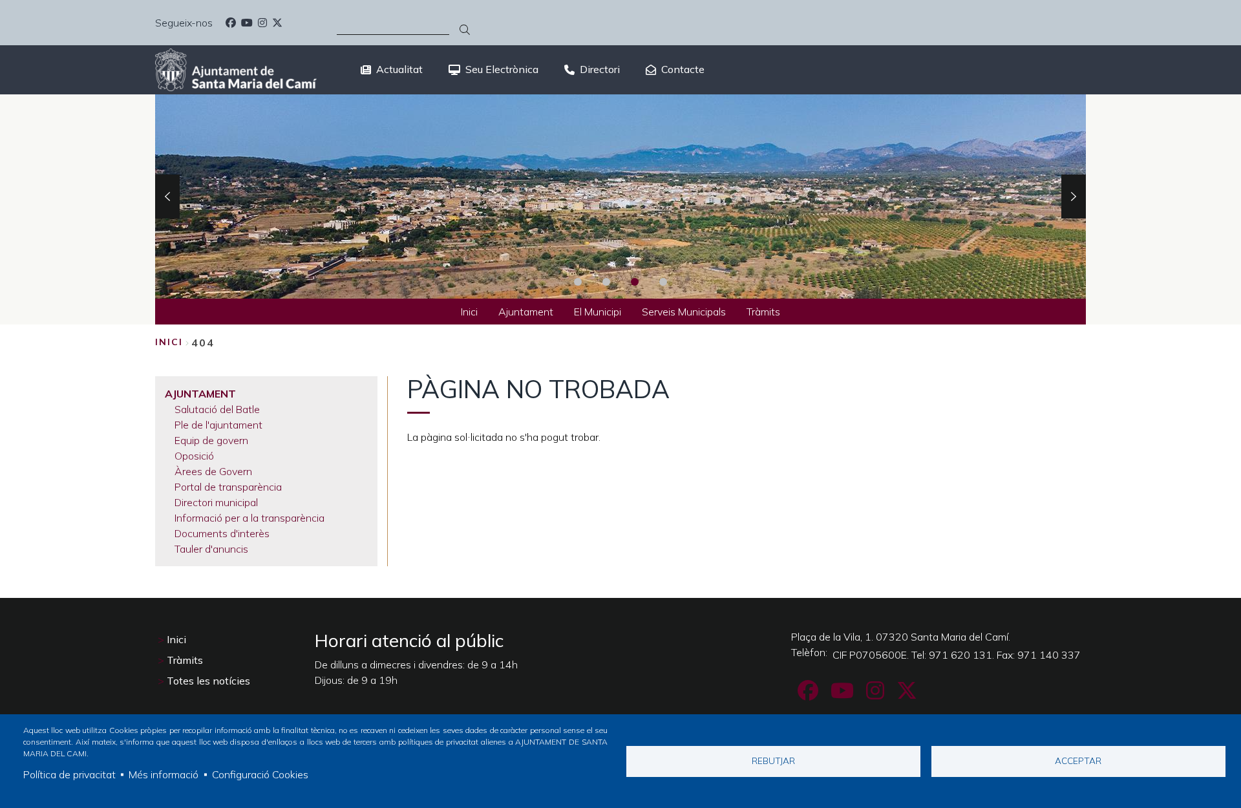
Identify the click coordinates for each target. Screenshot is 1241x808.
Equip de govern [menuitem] (211, 440)
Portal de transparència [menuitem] (228, 486)
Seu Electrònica (501, 69)
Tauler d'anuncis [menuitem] (211, 548)
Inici (169, 342)
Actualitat (399, 69)
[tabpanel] (620, 196)
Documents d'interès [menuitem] (222, 533)
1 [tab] (578, 282)
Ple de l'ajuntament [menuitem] (218, 424)
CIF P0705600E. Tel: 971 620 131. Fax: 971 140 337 (957, 654)
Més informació (163, 774)
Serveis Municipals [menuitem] (684, 311)
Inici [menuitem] (469, 311)
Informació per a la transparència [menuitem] (249, 517)
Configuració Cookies (260, 774)
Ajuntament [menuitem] (525, 311)
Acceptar (1078, 760)
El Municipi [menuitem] (597, 311)
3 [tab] (635, 282)
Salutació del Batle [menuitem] (217, 409)
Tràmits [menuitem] (763, 311)
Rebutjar (773, 760)
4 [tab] (663, 282)
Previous (167, 196)
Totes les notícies (208, 680)
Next (1073, 196)
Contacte (683, 69)
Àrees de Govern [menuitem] (213, 471)
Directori (600, 69)
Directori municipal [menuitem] (216, 502)
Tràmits (185, 660)
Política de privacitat (69, 774)
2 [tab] (606, 282)
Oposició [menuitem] (194, 455)
